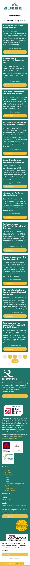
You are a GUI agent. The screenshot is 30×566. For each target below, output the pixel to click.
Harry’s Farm (8, 516)
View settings (15, 558)
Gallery (16, 21)
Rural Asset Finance (15, 4)
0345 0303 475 (7, 499)
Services (8, 473)
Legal (7, 479)
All (4, 21)
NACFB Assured (10, 488)
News (7, 477)
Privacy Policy (10, 490)
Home (7, 470)
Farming (10, 21)
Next (15, 361)
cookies (10, 543)
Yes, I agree (7, 554)
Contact (8, 481)
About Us (7, 396)
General (23, 21)
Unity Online (20, 563)
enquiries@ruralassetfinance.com (14, 505)
